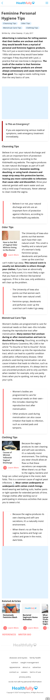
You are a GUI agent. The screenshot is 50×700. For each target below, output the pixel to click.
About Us (26, 667)
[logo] (25, 688)
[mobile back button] (3, 3)
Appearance (14, 667)
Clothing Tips (32, 28)
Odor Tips (25, 23)
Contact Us (14, 672)
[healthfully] (25, 3)
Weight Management (29, 662)
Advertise (37, 667)
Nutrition (14, 662)
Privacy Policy (25, 677)
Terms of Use (35, 672)
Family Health (35, 658)
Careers (24, 672)
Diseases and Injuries (18, 658)
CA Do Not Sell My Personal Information (25, 682)
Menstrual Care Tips (12, 28)
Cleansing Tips (9, 23)
